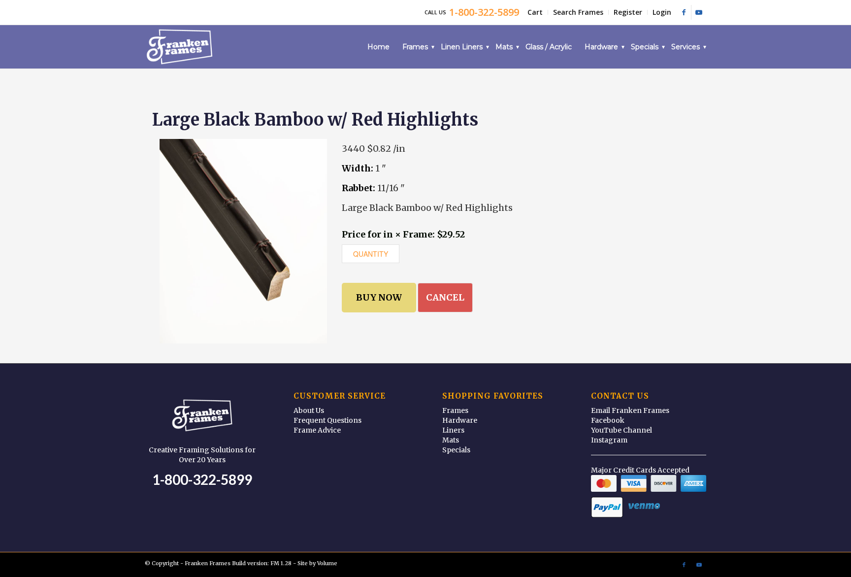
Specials (456, 449)
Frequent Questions (327, 420)
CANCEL (445, 297)
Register (628, 12)
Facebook (607, 420)
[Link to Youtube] (698, 12)
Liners (453, 430)
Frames (455, 410)
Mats (450, 440)
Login (662, 12)
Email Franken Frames (630, 410)
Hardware (459, 420)
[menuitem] (535, 12)
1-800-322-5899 (202, 479)
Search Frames (578, 12)
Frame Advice (317, 430)
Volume (327, 563)
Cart (535, 12)
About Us (309, 410)
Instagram (609, 440)
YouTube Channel (621, 430)
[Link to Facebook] (684, 12)
